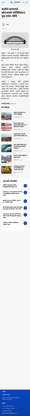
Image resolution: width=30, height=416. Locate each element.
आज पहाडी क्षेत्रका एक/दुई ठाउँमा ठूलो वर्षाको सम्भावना (20, 146)
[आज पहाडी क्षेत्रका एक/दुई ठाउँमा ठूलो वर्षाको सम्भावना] (6, 148)
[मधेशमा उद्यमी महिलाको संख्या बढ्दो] (6, 159)
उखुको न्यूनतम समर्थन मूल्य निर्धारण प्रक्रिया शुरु (20, 135)
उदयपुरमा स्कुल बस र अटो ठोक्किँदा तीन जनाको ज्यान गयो (19, 168)
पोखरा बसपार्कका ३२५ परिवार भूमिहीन (20, 113)
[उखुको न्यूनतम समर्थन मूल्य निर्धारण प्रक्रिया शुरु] (6, 137)
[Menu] (3, 2)
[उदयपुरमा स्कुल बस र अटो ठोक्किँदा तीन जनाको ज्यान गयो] (6, 170)
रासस (7, 24)
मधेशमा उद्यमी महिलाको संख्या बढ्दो (20, 156)
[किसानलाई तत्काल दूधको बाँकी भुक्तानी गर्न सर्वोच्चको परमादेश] (6, 127)
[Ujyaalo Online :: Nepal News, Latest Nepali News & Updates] (15, 2)
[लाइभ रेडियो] (26, 2)
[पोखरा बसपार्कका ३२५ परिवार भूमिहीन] (6, 116)
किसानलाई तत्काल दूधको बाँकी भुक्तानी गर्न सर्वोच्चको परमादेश (20, 125)
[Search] (23, 2)
